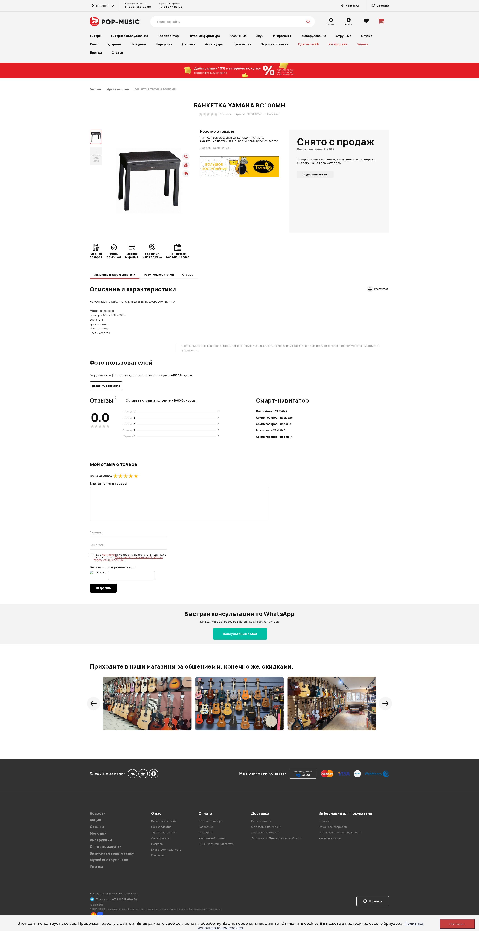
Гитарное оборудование (129, 36)
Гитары (95, 36)
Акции (95, 820)
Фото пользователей (159, 274)
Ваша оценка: (101, 476)
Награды (157, 844)
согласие (108, 554)
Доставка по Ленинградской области (276, 838)
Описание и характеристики (114, 274)
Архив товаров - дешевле (274, 417)
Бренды (96, 53)
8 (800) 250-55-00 (138, 7)
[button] (94, 703)
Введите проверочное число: (114, 567)
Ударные (114, 44)
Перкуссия (164, 44)
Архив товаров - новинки (274, 436)
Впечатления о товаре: (108, 483)
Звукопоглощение (274, 44)
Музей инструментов (109, 860)
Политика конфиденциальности (340, 832)
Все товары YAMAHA (270, 430)
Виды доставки (261, 821)
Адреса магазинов (163, 832)
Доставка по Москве (265, 832)
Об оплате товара (211, 821)
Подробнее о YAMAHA (271, 411)
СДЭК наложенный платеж (216, 844)
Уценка (362, 44)
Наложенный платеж (212, 838)
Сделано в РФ (308, 44)
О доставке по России (266, 827)
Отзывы (188, 274)
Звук (259, 36)
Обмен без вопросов (333, 827)
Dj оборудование (313, 36)
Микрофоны (282, 36)
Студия (366, 36)
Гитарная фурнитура (204, 36)
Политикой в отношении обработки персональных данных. (128, 558)
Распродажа (338, 44)
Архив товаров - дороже (273, 424)
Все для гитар (168, 36)
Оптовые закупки (105, 846)
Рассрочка (206, 827)
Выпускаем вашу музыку (112, 853)
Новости (98, 813)
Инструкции (101, 840)
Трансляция (242, 44)
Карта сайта (97, 904)
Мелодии (98, 833)
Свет (94, 44)
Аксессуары (214, 44)
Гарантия (325, 821)
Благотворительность (166, 849)
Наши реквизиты (330, 838)
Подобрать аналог (315, 174)
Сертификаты (160, 838)
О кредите (205, 832)
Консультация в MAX (240, 634)
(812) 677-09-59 (170, 7)
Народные (138, 44)
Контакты (157, 855)
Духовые (188, 44)
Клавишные (238, 36)
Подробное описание (214, 148)
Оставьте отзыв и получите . (161, 400)
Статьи (117, 53)
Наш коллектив (161, 827)
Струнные (343, 36)
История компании (163, 821)
